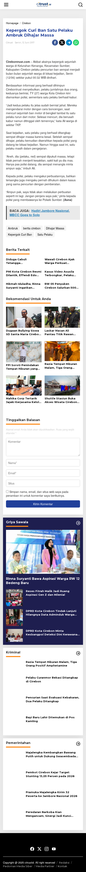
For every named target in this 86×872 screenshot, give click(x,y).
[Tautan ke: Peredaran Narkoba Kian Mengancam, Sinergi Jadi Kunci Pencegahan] (14, 818)
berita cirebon (32, 228)
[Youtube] (53, 849)
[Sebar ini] (55, 43)
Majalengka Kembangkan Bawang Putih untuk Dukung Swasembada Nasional (51, 754)
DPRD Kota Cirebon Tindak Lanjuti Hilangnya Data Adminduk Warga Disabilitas (51, 612)
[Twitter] (39, 849)
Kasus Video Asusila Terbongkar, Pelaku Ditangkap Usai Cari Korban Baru (59, 273)
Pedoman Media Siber (17, 866)
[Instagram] (46, 849)
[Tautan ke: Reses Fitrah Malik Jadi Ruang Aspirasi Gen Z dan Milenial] (14, 597)
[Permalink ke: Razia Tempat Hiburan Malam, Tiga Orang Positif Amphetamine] (62, 351)
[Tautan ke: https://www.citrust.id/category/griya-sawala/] (78, 523)
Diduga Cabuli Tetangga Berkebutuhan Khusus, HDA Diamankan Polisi (22, 261)
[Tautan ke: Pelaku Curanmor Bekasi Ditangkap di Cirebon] (14, 684)
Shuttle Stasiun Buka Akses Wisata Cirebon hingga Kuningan (61, 400)
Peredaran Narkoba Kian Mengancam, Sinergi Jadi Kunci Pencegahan (48, 814)
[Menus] (6, 4)
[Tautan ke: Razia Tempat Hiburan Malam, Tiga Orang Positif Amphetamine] (14, 666)
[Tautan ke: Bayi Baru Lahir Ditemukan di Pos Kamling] (14, 723)
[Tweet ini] (62, 43)
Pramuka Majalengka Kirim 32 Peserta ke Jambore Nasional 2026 (51, 794)
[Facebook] (32, 849)
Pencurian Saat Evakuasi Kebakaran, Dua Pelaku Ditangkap (52, 699)
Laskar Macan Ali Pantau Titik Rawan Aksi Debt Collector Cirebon (59, 332)
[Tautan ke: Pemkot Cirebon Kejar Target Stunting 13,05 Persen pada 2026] (14, 778)
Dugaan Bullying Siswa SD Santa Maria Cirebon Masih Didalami (23, 332)
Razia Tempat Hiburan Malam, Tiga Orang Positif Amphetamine (61, 365)
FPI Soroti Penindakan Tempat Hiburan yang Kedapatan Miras (22, 366)
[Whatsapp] (76, 43)
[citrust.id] (44, 4)
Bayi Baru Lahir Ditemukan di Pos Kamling (50, 719)
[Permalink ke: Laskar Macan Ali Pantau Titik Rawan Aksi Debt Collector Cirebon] (62, 317)
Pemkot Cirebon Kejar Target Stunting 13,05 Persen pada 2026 (50, 774)
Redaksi (64, 862)
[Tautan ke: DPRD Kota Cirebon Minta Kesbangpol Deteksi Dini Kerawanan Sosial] (14, 635)
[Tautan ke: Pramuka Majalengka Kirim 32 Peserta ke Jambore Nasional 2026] (14, 798)
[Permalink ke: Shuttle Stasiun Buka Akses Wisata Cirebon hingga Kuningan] (62, 385)
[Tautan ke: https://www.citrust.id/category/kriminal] (78, 653)
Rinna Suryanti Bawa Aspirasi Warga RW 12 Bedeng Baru (43, 581)
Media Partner (45, 866)
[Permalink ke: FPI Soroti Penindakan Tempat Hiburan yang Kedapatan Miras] (24, 351)
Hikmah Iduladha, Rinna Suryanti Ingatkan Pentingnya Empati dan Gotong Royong (23, 285)
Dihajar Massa (55, 228)
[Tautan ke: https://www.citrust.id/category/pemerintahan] (78, 744)
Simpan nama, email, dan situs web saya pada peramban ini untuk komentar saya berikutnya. (37, 493)
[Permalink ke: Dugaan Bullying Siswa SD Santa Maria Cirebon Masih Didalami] (24, 317)
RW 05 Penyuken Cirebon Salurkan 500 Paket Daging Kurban (60, 285)
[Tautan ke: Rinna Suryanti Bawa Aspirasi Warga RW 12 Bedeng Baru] (43, 552)
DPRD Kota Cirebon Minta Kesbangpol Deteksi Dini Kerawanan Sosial (52, 632)
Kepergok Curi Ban (20, 234)
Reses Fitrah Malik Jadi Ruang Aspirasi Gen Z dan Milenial (47, 592)
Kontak (62, 866)
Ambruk (13, 228)
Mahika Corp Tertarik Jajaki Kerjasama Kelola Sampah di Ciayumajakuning (23, 400)
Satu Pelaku (45, 234)
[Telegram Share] (69, 43)
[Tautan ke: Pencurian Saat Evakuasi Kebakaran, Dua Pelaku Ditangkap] (14, 704)
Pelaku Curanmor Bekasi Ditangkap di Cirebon (52, 679)
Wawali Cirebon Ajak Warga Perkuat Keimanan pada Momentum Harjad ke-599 (61, 261)
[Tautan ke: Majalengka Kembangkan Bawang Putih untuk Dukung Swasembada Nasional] (14, 759)
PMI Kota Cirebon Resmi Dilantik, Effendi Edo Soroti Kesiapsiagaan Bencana (23, 273)
